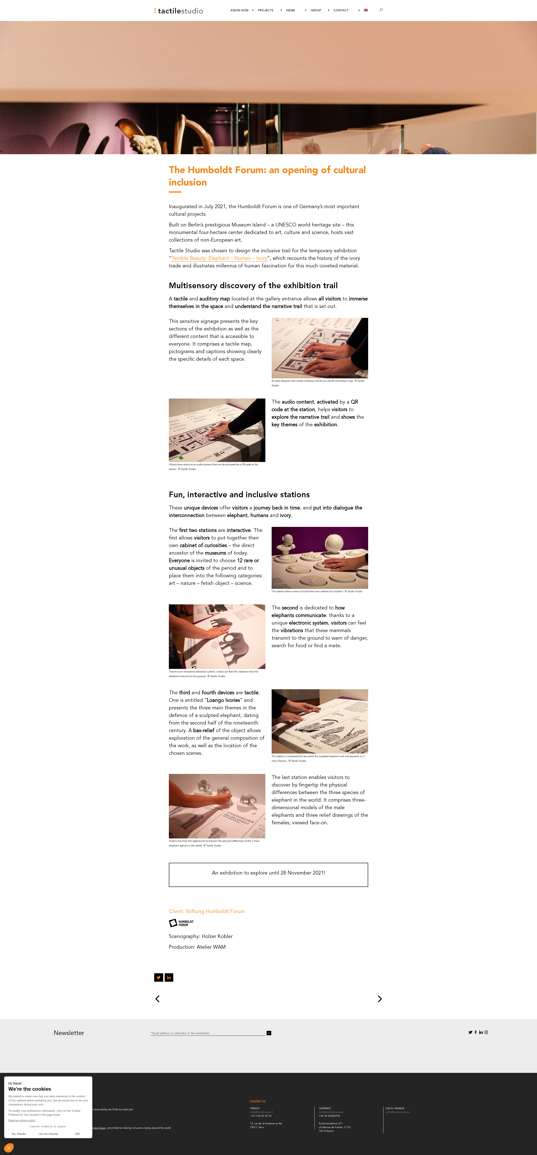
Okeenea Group (96, 1128)
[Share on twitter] (158, 978)
